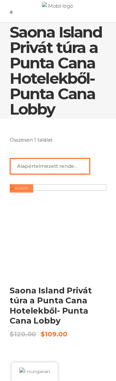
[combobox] (50, 166)
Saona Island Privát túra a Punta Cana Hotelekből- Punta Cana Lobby (51, 305)
